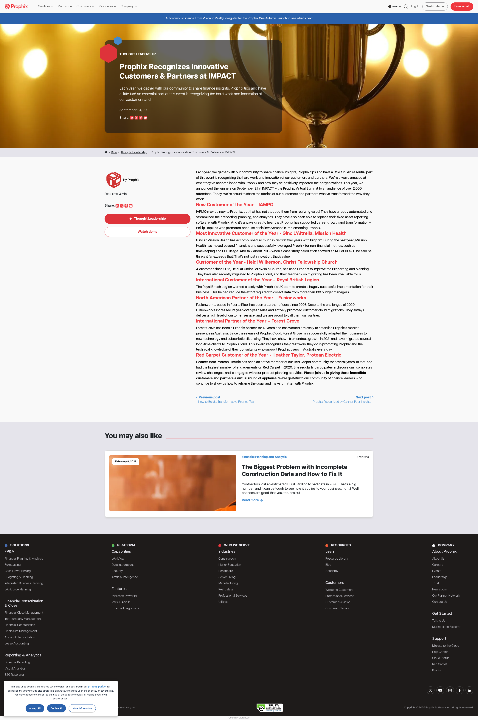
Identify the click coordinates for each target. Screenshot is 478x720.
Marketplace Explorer (446, 627)
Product (437, 670)
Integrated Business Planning (24, 583)
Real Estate (225, 589)
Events (436, 571)
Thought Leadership (134, 152)
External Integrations (125, 608)
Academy (331, 571)
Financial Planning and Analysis (264, 457)
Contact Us (439, 602)
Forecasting (13, 565)
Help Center (440, 652)
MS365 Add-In (121, 602)
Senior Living (226, 577)
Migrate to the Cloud (445, 645)
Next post (342, 399)
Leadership (439, 577)
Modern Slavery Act (124, 708)
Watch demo (435, 6)
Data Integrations (123, 565)
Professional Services (232, 595)
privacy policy (97, 686)
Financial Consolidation (20, 625)
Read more (250, 500)
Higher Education (229, 565)
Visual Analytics (15, 668)
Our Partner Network (446, 595)
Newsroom (439, 589)
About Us (438, 558)
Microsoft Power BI (124, 596)
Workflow (118, 558)
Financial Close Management (24, 612)
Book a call (461, 6)
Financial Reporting (17, 662)
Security (117, 571)
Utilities (223, 602)
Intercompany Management (23, 619)
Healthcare (225, 571)
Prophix (133, 180)
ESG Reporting (14, 674)
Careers (437, 565)
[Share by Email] (145, 118)
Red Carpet (439, 664)
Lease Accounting (17, 643)
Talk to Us (438, 620)
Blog (114, 152)
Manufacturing (228, 583)
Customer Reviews (337, 602)
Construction (227, 558)
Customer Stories (337, 608)
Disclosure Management (21, 631)
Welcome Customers (339, 590)
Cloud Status (440, 658)
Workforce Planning (18, 589)
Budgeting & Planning (19, 577)
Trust (435, 583)
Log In (415, 6)
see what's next (302, 18)
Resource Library (336, 558)
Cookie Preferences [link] (239, 718)
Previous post (227, 399)
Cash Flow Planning (18, 571)
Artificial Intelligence (125, 577)
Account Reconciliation (20, 637)
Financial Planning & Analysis (24, 558)
